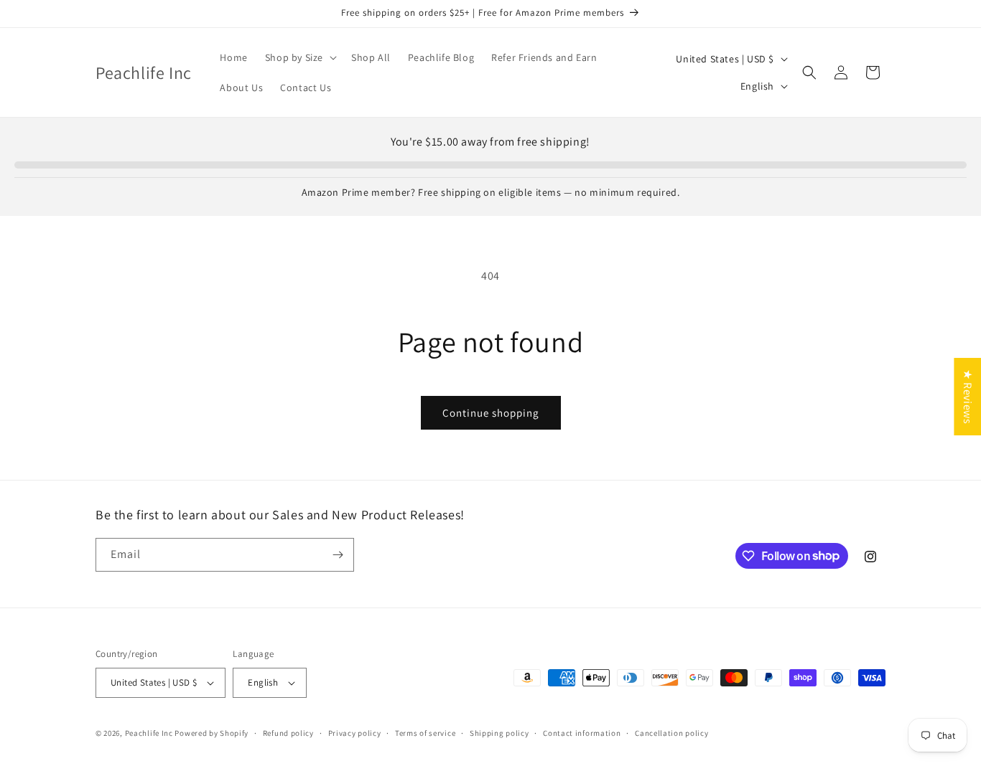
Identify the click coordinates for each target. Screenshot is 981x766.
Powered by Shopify (211, 733)
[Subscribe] (337, 555)
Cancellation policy (671, 733)
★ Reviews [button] (967, 396)
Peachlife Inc (149, 733)
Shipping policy (499, 733)
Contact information (581, 733)
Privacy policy (354, 733)
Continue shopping (490, 413)
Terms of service (425, 733)
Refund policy (288, 733)
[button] (299, 57)
